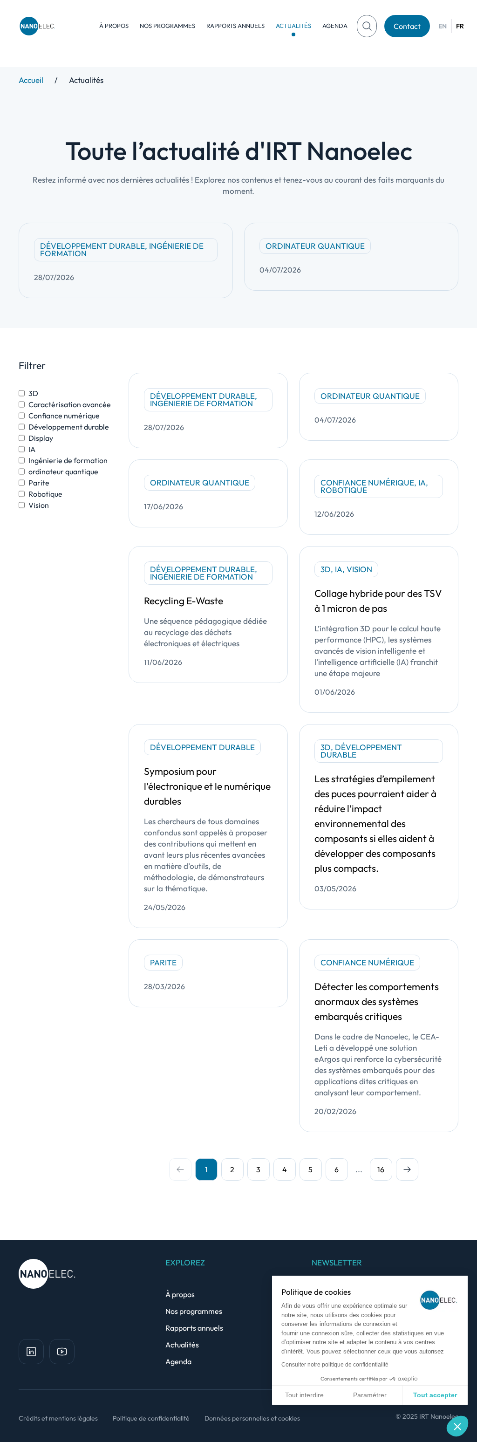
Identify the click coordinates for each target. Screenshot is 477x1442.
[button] (457, 1426)
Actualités (293, 25)
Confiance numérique (64, 415)
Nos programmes (167, 25)
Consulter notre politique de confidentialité (334, 1364)
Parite (38, 482)
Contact (407, 26)
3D (33, 393)
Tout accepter (435, 1395)
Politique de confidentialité (151, 1418)
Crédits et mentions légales (58, 1418)
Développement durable (68, 426)
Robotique (45, 494)
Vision (38, 505)
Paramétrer (370, 1395)
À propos (114, 25)
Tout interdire (304, 1395)
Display (40, 438)
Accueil (31, 80)
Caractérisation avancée (69, 404)
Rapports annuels (235, 25)
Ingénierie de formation (68, 460)
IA (31, 449)
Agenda (335, 25)
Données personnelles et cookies (252, 1418)
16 (380, 1169)
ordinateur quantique (63, 471)
